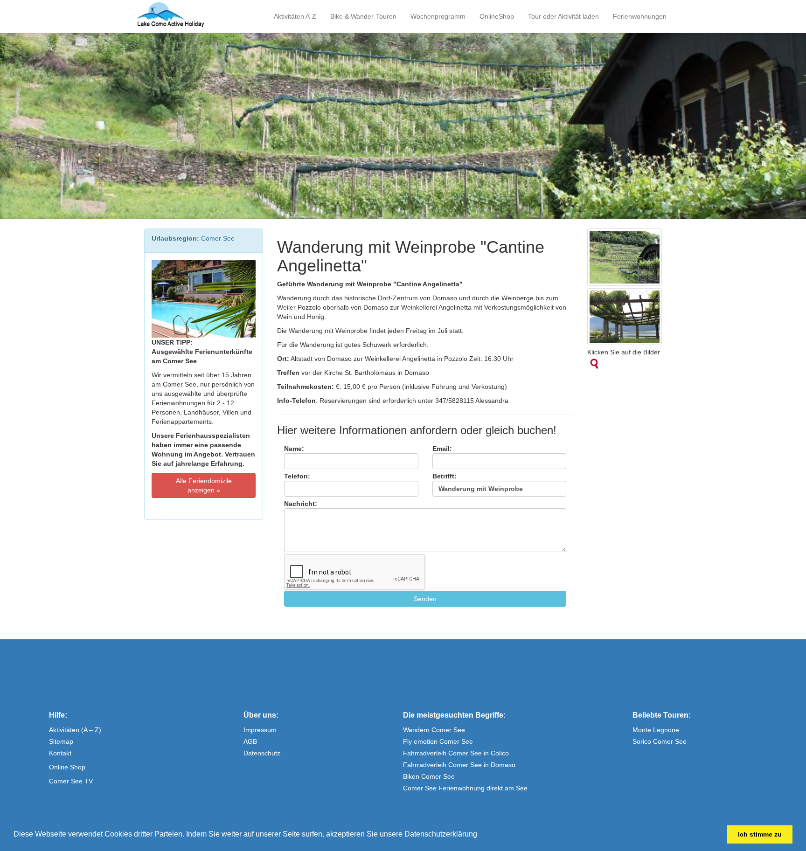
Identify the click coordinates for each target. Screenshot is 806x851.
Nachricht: (300, 503)
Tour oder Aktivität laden (563, 16)
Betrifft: (444, 476)
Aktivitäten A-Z (295, 16)
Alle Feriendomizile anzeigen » (204, 485)
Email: (442, 448)
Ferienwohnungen (640, 16)
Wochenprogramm (438, 16)
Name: (294, 448)
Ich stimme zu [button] (760, 834)
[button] (480, 835)
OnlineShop (496, 16)
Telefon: (297, 476)
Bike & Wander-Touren (363, 16)
